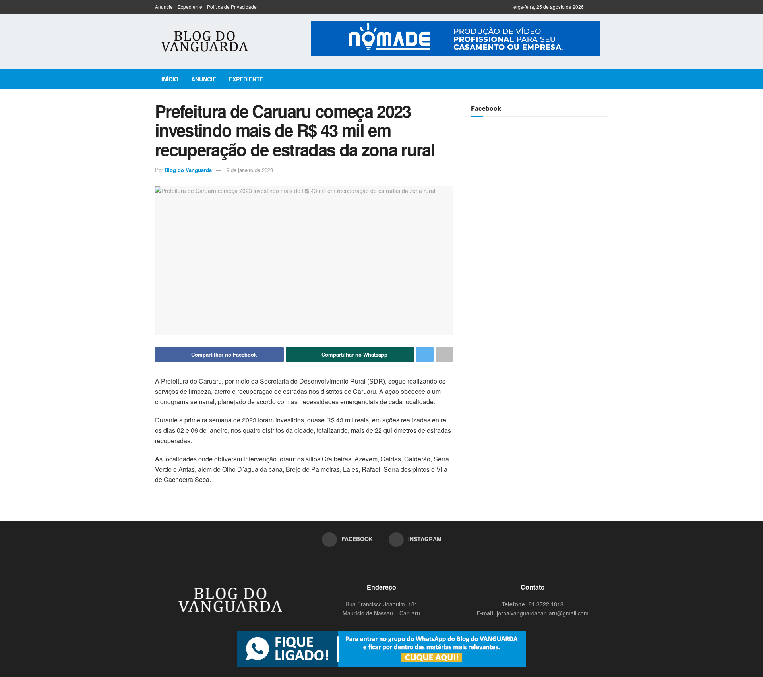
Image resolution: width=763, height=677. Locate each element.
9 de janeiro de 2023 (250, 170)
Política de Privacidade (232, 6)
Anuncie (164, 6)
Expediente (190, 6)
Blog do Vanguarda (188, 170)
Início (169, 79)
